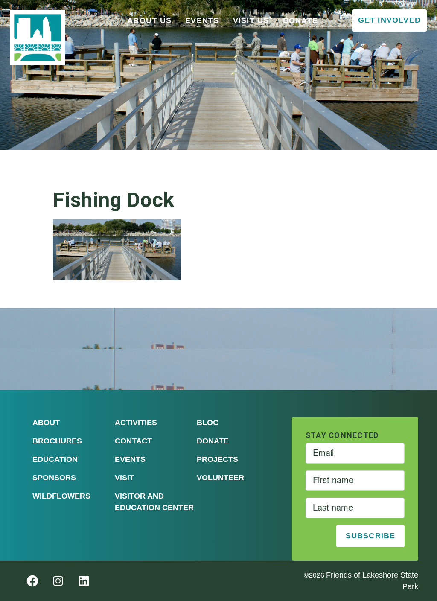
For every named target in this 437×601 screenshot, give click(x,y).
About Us (149, 20)
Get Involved (389, 20)
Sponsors (54, 477)
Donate (300, 20)
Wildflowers (61, 496)
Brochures (57, 441)
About (46, 422)
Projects (217, 459)
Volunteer (220, 477)
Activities (136, 422)
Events (202, 20)
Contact (133, 441)
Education (55, 459)
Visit (124, 477)
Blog (208, 422)
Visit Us (251, 20)
